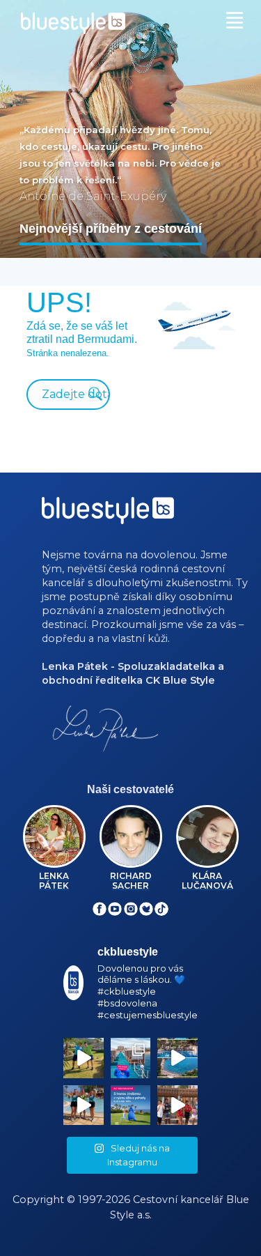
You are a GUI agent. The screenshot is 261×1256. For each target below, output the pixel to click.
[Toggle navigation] (238, 18)
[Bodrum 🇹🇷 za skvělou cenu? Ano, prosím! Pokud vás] (177, 1058)
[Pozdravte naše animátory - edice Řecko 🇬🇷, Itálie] (83, 1058)
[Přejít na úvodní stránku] (130, 23)
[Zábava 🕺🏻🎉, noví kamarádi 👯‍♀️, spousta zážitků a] (177, 1105)
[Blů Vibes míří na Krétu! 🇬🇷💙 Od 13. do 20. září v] (131, 1105)
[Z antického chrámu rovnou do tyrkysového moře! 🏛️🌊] (131, 1058)
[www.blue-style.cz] (108, 515)
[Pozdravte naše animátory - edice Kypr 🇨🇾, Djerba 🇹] (83, 1105)
